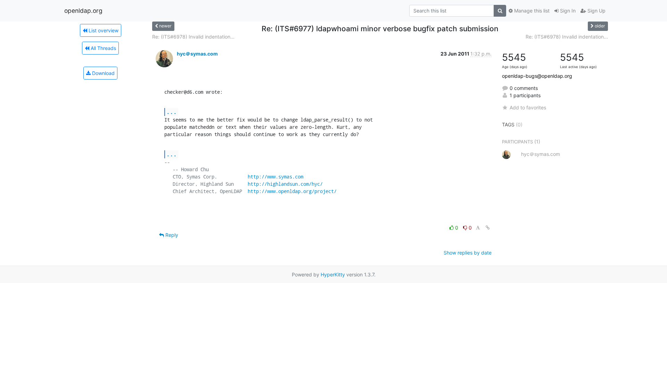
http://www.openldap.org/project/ (292, 191)
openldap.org (83, 10)
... (171, 111)
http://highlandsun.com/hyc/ (285, 184)
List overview (102, 30)
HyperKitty (333, 274)
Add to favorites (528, 107)
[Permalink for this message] (488, 227)
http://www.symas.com (275, 176)
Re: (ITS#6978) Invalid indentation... (193, 37)
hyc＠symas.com (197, 54)
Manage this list (531, 11)
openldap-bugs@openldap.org (537, 76)
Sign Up (596, 11)
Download (103, 73)
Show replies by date (468, 253)
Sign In (567, 11)
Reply (171, 235)
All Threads (102, 48)
